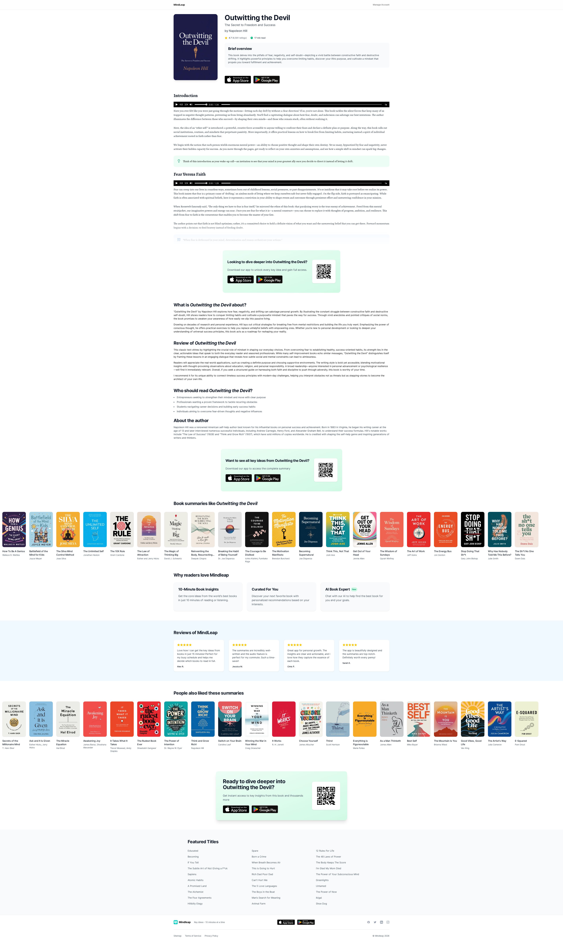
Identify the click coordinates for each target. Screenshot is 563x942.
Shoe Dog (321, 903)
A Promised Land (197, 885)
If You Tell (193, 862)
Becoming (193, 856)
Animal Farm (259, 903)
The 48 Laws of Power (328, 856)
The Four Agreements (199, 897)
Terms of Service (193, 936)
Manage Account (381, 4)
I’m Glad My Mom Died (328, 868)
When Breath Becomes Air (266, 862)
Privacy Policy (211, 936)
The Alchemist (195, 891)
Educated (193, 850)
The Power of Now (326, 891)
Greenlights (322, 880)
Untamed (321, 885)
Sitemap (178, 936)
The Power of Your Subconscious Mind (337, 874)
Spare (255, 850)
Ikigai (319, 897)
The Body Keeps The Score (331, 862)
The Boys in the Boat (263, 891)
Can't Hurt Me (259, 880)
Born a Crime (259, 856)
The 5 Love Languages (264, 885)
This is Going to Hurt (263, 868)
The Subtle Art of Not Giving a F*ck (208, 868)
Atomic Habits (195, 880)
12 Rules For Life (325, 850)
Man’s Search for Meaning (266, 897)
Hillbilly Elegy (195, 903)
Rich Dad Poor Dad (262, 874)
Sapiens (192, 874)
